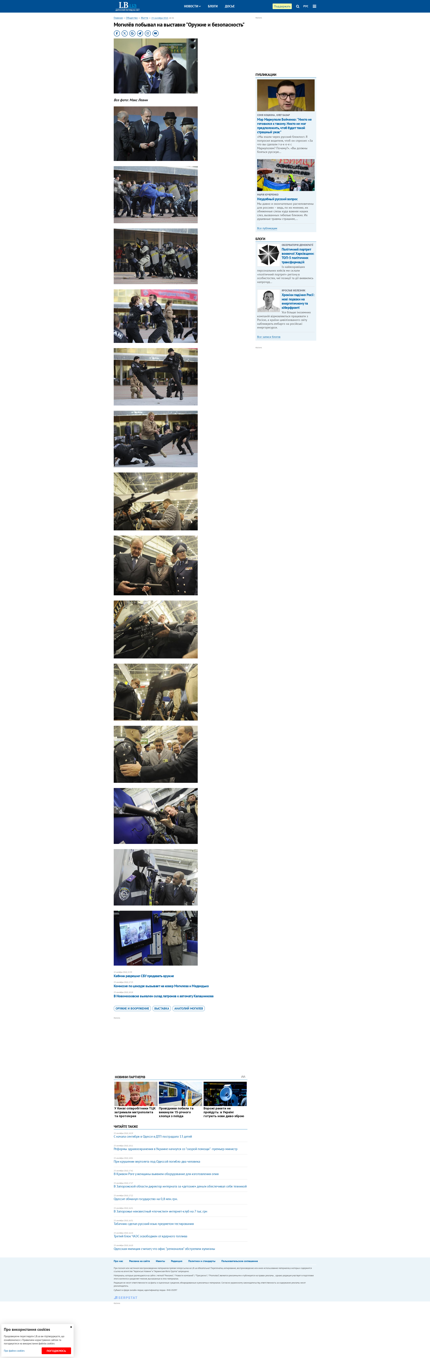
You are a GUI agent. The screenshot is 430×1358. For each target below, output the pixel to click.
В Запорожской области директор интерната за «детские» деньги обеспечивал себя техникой (180, 1186)
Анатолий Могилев (188, 1008)
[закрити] (71, 1327)
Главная (118, 17)
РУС (305, 6)
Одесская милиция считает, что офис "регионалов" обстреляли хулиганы (164, 1249)
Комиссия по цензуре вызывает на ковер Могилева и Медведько (161, 986)
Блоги (213, 6)
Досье (230, 6)
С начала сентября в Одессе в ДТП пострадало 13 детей (153, 1136)
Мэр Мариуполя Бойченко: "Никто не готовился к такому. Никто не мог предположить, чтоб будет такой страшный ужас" (284, 125)
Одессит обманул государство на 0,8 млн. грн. (146, 1199)
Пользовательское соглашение (239, 1261)
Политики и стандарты (201, 1261)
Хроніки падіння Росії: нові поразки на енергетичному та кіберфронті (298, 301)
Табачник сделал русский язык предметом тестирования (154, 1224)
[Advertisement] (180, 1043)
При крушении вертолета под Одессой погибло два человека (157, 1161)
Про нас (118, 1261)
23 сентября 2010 (159, 18)
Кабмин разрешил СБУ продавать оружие (144, 976)
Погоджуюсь (56, 1350)
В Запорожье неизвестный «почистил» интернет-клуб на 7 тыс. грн (160, 1211)
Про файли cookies (14, 1350)
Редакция (176, 1261)
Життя (144, 17)
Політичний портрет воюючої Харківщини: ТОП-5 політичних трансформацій (298, 255)
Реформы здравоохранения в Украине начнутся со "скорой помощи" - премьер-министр (175, 1149)
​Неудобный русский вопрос (277, 199)
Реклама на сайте (139, 1261)
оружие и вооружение (132, 1008)
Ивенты (160, 1261)
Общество (132, 17)
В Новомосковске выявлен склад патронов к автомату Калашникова (163, 996)
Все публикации (267, 228)
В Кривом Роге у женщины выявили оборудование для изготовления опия (166, 1174)
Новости (191, 6)
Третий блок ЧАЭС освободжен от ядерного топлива (150, 1236)
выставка (161, 1008)
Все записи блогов (268, 337)
